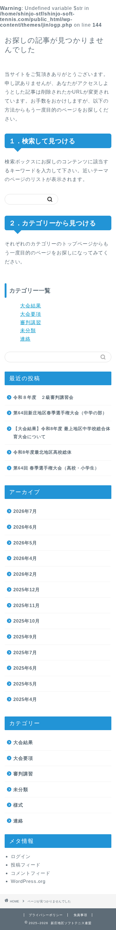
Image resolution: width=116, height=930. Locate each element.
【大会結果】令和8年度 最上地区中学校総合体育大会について (61, 432)
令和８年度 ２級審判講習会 (43, 397)
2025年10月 (26, 621)
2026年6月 (25, 527)
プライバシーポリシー (46, 915)
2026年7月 (25, 511)
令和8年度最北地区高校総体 (42, 452)
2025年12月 (26, 589)
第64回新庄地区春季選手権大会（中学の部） (60, 413)
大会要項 (30, 314)
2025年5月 (25, 683)
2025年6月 (25, 668)
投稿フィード (26, 864)
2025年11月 (26, 605)
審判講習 (30, 322)
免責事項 (80, 915)
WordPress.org (28, 881)
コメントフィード (30, 873)
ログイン (21, 856)
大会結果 (30, 305)
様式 (18, 805)
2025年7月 (25, 652)
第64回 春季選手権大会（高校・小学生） (56, 468)
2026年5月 (25, 542)
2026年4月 (25, 558)
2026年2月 (25, 574)
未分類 (28, 330)
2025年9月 (25, 636)
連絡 (25, 339)
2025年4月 (25, 699)
